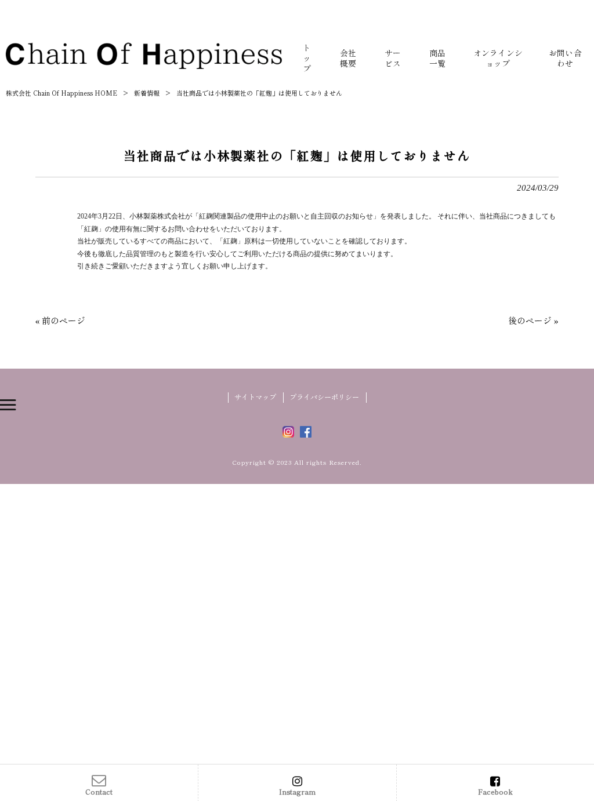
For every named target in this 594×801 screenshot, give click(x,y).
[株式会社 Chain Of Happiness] (144, 55)
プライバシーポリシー (324, 397)
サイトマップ (255, 397)
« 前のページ (60, 320)
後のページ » (533, 320)
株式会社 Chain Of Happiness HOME (61, 92)
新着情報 (147, 92)
